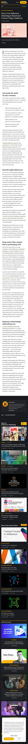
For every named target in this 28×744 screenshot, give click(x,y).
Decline (19, 738)
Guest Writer (6, 21)
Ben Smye (15, 671)
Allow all (8, 738)
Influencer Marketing (7, 10)
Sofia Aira (4, 448)
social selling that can (15, 362)
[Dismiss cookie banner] (23, 720)
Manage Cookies (14, 735)
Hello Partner (7, 742)
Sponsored (14, 639)
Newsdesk (3, 466)
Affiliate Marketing (14, 665)
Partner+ (3, 442)
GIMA (2, 513)
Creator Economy (5, 543)
